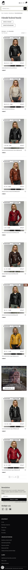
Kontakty (3, 532)
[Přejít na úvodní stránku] (3, 3)
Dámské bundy (11, 13)
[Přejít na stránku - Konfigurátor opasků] (26, 285)
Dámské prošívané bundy (8, 25)
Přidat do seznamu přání (25, 68)
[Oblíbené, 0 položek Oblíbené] (24, 3)
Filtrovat (5, 33)
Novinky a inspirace (5, 525)
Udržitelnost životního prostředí (8, 558)
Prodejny (3, 530)
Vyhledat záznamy (25, 8)
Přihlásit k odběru (14, 499)
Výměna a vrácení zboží (6, 540)
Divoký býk (6, 13)
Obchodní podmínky (5, 542)
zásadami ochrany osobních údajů (20, 501)
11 (15, 477)
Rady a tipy (3, 527)
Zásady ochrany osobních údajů (8, 550)
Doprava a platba (5, 545)
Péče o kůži (3, 560)
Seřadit (23, 33)
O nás (2, 522)
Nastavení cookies (2, 567)
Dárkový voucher (5, 563)
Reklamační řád (4, 548)
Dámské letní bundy (7, 22)
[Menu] (20, 3)
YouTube (10, 509)
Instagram (6, 509)
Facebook (2, 509)
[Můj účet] (22, 3)
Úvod (2, 13)
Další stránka (18, 477)
